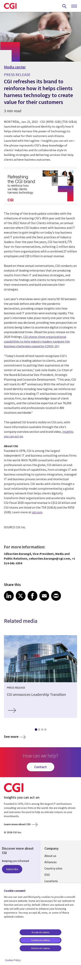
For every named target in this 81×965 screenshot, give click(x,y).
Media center (15, 67)
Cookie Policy (13, 960)
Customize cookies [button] (40, 940)
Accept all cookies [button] (40, 932)
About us (50, 856)
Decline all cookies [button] (40, 948)
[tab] (36, 730)
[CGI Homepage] (10, 6)
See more (11, 736)
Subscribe (12, 869)
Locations (51, 881)
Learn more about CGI (17, 824)
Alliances (50, 862)
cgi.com (37, 512)
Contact (40, 767)
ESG (47, 875)
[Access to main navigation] (74, 6)
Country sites (53, 868)
